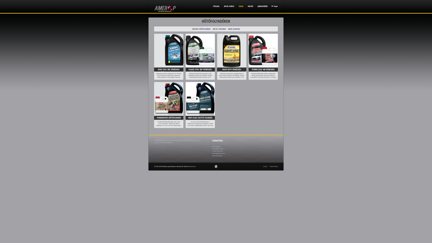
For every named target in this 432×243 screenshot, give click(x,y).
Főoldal (216, 6)
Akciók (250, 6)
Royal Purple (229, 6)
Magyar (276, 6)
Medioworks (192, 166)
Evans (241, 6)
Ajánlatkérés (263, 6)
